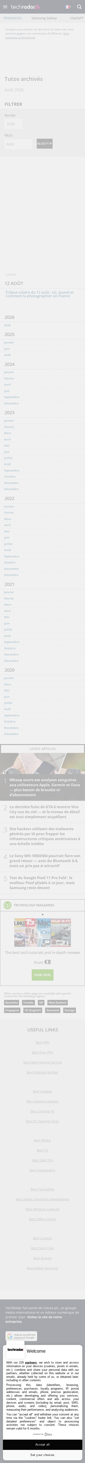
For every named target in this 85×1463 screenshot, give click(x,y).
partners (31, 1362)
